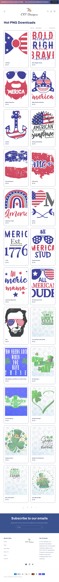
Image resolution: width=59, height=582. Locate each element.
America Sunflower (37, 141)
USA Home (35, 181)
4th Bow (7, 62)
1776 (6, 260)
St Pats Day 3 (35, 379)
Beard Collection (9, 102)
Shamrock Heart (36, 418)
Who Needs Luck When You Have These (15, 379)
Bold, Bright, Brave (37, 62)
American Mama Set (10, 299)
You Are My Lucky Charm (38, 339)
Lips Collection (9, 181)
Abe (6, 339)
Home (33, 220)
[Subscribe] (41, 527)
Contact (6, 558)
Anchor (7, 141)
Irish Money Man (36, 497)
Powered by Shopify (17, 576)
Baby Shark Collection (38, 102)
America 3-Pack (9, 220)
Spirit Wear (7, 548)
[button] (4, 11)
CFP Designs (10, 576)
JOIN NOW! (54, 2)
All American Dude (37, 299)
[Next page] (35, 507)
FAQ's (5, 555)
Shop (5, 545)
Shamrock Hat (9, 458)
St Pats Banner (9, 418)
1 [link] (23, 507)
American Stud (36, 260)
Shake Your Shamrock (38, 458)
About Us (6, 551)
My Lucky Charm (9, 497)
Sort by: (32, 28)
